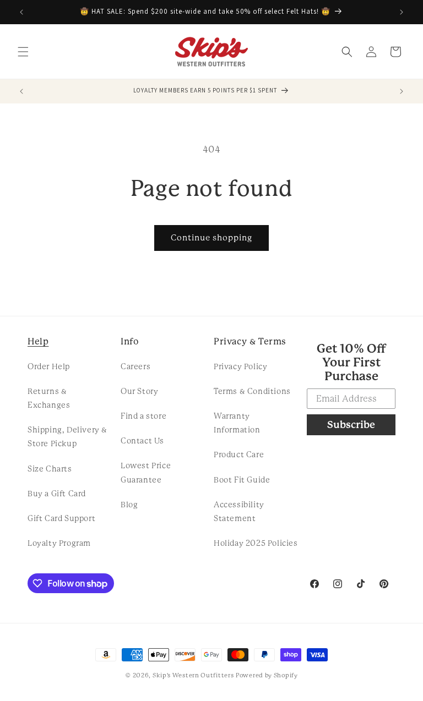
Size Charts (50, 468)
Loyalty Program (59, 543)
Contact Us (142, 440)
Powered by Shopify (267, 675)
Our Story (139, 391)
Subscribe (351, 424)
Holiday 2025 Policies (256, 543)
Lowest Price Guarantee (146, 472)
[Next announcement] (401, 12)
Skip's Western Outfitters (193, 675)
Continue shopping (211, 238)
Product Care (239, 454)
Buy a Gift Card (57, 493)
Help (38, 341)
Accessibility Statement (239, 511)
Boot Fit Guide (242, 479)
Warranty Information (237, 423)
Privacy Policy (240, 366)
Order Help (49, 366)
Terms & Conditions (252, 391)
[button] (23, 52)
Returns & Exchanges (49, 398)
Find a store (143, 416)
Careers (135, 366)
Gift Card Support (61, 518)
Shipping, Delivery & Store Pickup (67, 436)
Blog (129, 504)
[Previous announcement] (21, 12)
